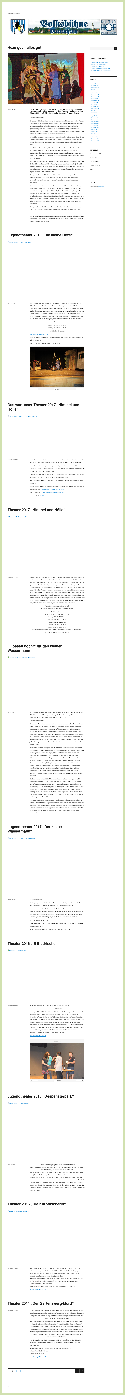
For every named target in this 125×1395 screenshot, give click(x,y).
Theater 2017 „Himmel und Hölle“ (36, 509)
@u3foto (42, 496)
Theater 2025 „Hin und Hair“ (98, 66)
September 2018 (95, 100)
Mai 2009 (93, 133)
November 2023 (95, 91)
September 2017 (95, 108)
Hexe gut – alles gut (24, 47)
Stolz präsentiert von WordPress (17, 1387)
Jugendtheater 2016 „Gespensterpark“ (41, 1096)
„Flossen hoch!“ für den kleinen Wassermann (35, 648)
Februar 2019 (94, 98)
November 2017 (95, 106)
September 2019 (95, 97)
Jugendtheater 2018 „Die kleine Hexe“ (40, 234)
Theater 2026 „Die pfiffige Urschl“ (99, 62)
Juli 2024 (93, 89)
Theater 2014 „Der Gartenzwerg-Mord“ (41, 1303)
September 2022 (95, 95)
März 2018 (94, 104)
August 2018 (94, 102)
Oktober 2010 (94, 131)
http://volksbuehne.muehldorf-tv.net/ (53, 492)
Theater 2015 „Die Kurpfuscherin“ (37, 1203)
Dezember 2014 (95, 119)
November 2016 (95, 114)
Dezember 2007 (95, 139)
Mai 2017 (93, 110)
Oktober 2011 (94, 129)
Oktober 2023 (94, 93)
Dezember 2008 (95, 135)
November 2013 (95, 121)
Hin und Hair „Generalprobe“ (98, 64)
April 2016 (94, 116)
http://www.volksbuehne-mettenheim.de (52, 489)
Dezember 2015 (95, 118)
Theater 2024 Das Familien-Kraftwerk (100, 68)
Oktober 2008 (94, 137)
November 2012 (95, 123)
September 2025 (95, 87)
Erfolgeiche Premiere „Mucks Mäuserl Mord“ (102, 70)
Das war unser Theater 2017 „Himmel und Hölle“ (43, 407)
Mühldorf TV (101, 186)
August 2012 (94, 125)
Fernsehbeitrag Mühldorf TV (38, 1035)
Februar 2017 (94, 112)
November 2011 (95, 127)
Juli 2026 (93, 83)
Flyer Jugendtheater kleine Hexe (39, 334)
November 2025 (95, 85)
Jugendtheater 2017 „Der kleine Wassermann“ (35, 829)
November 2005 (95, 141)
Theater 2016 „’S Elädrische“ (32, 943)
